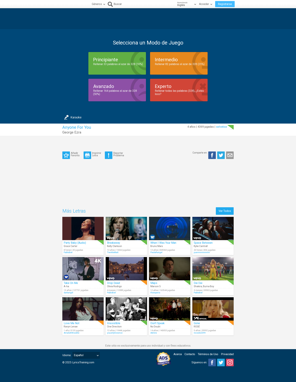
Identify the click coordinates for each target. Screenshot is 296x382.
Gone (197, 323)
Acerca (178, 354)
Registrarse (225, 4)
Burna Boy (208, 286)
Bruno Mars (156, 246)
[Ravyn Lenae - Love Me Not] (83, 309)
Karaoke (76, 117)
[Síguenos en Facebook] (212, 362)
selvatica (221, 126)
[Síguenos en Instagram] (230, 362)
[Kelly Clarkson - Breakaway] (126, 228)
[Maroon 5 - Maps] (169, 268)
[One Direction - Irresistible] (126, 309)
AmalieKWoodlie (71, 333)
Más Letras (74, 211)
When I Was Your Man (163, 242)
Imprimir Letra (96, 154)
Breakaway (113, 242)
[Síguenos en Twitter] (221, 362)
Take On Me (71, 283)
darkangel (68, 292)
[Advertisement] (148, 18)
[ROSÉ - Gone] (213, 309)
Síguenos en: (199, 362)
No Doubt (155, 326)
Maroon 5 (155, 286)
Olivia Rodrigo (114, 286)
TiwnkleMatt (113, 252)
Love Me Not (71, 323)
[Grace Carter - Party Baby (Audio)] (83, 228)
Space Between (203, 242)
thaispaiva (155, 292)
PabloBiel (68, 252)
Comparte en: (200, 152)
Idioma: (66, 355)
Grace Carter (70, 246)
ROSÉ (197, 326)
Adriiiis (153, 333)
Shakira (198, 286)
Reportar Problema (118, 154)
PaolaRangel (156, 252)
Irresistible (113, 323)
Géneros (97, 4)
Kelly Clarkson (114, 246)
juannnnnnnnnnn (202, 252)
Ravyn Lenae (71, 326)
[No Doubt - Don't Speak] (169, 309)
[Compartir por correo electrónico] (230, 155)
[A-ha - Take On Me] (83, 268)
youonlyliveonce (114, 333)
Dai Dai (198, 283)
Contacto (189, 354)
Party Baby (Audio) (75, 242)
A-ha (66, 286)
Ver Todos (225, 211)
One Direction (114, 326)
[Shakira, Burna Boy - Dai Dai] (213, 268)
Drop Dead (113, 283)
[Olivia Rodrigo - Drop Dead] (126, 268)
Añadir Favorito (75, 154)
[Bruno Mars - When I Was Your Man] (169, 228)
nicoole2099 (200, 333)
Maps (153, 283)
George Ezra (71, 132)
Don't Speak (157, 323)
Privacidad (227, 354)
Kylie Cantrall (201, 246)
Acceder (204, 4)
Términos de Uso (208, 354)
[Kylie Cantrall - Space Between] (213, 228)
